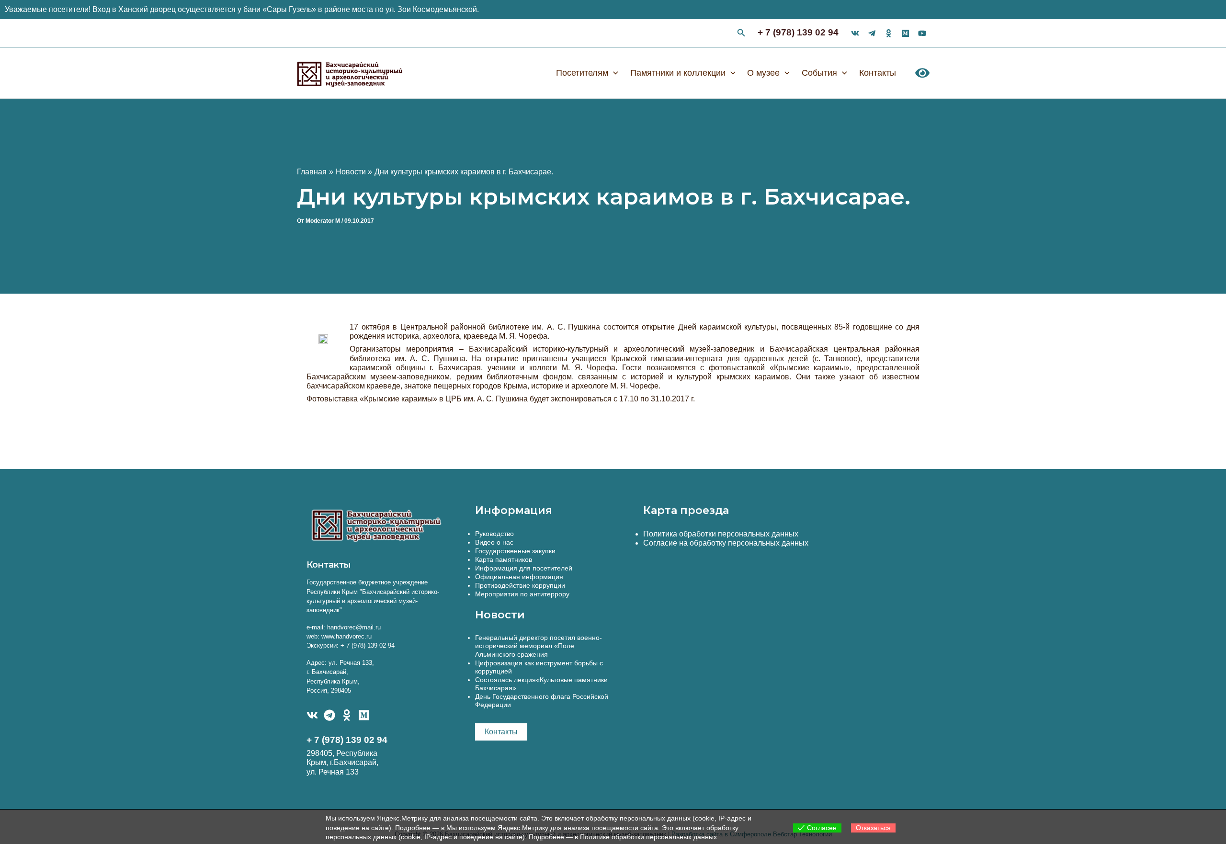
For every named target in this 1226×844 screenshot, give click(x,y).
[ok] (889, 33)
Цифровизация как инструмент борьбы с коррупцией (539, 667)
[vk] (855, 33)
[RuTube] (922, 33)
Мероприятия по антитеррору (522, 594)
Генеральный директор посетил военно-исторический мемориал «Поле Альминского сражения (538, 646)
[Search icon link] (741, 34)
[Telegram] (329, 715)
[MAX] (364, 715)
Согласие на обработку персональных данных (725, 543)
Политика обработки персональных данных (720, 534)
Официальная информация (519, 577)
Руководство (494, 533)
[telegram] (872, 33)
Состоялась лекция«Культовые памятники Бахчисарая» (541, 684)
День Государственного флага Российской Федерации (541, 700)
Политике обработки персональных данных (648, 837)
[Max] (905, 33)
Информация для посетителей (523, 568)
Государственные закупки (515, 551)
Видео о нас (494, 542)
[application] (613, 73)
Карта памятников (503, 559)
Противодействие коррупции (520, 585)
